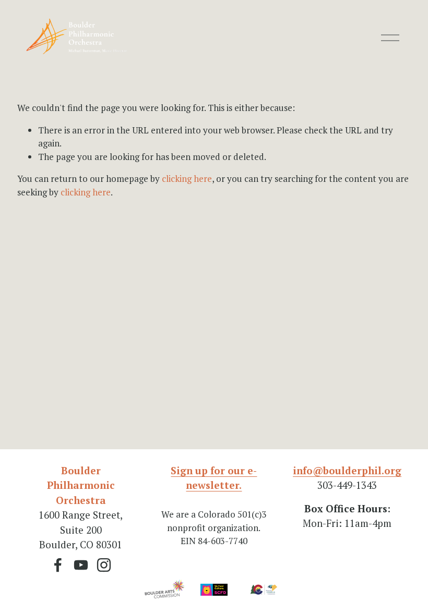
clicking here (187, 179)
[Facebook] (58, 565)
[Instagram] (104, 565)
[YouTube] (81, 565)
